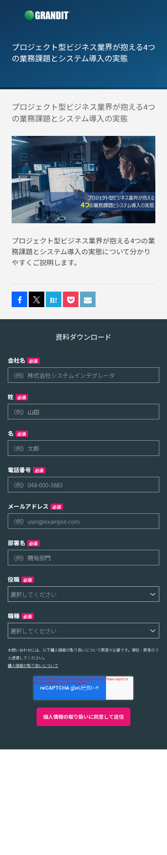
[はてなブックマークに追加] (53, 299)
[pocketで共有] (71, 299)
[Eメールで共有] (88, 299)
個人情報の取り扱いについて (33, 665)
